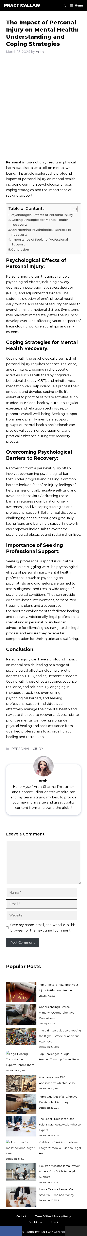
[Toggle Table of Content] (72, 209)
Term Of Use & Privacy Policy (53, 1216)
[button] (64, 5)
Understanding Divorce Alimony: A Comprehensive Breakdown (56, 1012)
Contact (21, 1216)
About (54, 1222)
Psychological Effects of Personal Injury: (42, 215)
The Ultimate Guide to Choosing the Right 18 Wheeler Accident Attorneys (60, 1036)
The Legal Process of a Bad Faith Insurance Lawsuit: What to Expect (60, 1124)
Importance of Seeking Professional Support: (40, 242)
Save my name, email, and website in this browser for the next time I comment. (42, 927)
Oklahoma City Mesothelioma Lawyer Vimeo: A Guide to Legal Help (60, 1148)
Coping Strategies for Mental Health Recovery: (40, 222)
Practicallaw (22, 5)
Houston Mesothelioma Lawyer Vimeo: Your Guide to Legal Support (59, 1171)
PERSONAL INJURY (27, 749)
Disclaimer (35, 1222)
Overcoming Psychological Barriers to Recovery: (41, 232)
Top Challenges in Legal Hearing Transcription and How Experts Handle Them (42, 1059)
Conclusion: (20, 249)
